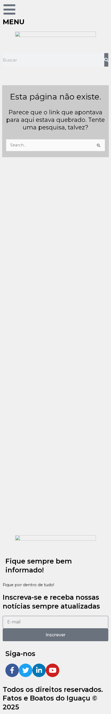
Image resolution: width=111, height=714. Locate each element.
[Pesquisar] (106, 60)
